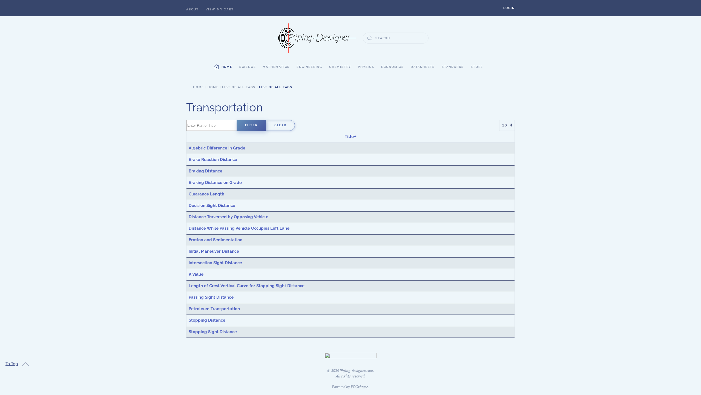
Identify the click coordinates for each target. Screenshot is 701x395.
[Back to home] (314, 38)
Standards (453, 67)
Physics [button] (366, 67)
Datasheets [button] (423, 67)
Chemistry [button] (340, 67)
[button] (509, 8)
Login (509, 8)
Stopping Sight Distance (213, 331)
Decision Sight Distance (212, 205)
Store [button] (477, 67)
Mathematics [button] (276, 67)
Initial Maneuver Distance (214, 251)
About (192, 9)
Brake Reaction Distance (213, 159)
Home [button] (227, 67)
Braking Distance (205, 171)
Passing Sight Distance (211, 297)
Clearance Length (206, 194)
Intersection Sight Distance (215, 262)
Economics (392, 67)
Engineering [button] (309, 67)
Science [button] (247, 67)
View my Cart (220, 9)
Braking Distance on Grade (215, 182)
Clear (280, 125)
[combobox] (396, 38)
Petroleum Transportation (214, 308)
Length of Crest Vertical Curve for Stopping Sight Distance (246, 285)
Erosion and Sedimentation (215, 239)
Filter (251, 125)
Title (349, 136)
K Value (196, 274)
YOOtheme (359, 386)
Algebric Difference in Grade (217, 148)
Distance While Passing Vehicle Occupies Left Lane (239, 228)
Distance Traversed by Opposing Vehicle (228, 216)
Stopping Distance (207, 320)
